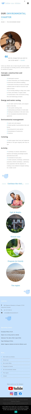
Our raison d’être (7, 363)
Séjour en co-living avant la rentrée (10, 334)
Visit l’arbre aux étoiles (9, 356)
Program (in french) (15, 261)
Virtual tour (15, 237)
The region (15, 285)
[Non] (29, 409)
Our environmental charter (9, 369)
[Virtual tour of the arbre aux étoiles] (15, 223)
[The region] (15, 272)
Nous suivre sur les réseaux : (15, 384)
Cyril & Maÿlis (15, 212)
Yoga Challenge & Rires (7, 341)
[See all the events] (15, 248)
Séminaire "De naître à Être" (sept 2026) (11, 338)
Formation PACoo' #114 (7, 331)
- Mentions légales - (16, 401)
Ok (16, 411)
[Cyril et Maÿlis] (15, 199)
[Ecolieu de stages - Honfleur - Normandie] (10, 3)
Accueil (3, 22)
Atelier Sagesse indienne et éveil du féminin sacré (14, 344)
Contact (5, 376)
